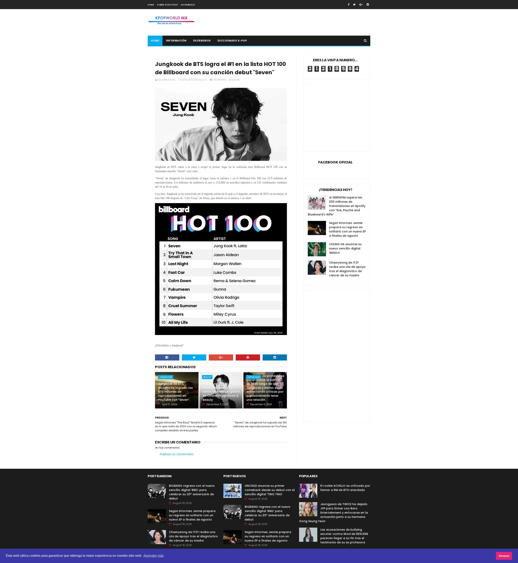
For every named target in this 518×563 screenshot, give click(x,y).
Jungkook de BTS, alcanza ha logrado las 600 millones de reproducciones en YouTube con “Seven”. (175, 392)
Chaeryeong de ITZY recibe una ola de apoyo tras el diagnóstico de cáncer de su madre (347, 269)
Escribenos (188, 4)
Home (151, 4)
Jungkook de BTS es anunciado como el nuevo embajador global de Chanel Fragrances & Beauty (221, 392)
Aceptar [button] (504, 555)
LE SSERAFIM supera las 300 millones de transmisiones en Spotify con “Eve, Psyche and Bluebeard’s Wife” (336, 205)
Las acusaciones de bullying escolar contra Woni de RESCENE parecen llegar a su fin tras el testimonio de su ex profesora (344, 536)
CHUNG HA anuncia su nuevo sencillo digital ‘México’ (345, 248)
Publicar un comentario (176, 454)
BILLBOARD (220, 79)
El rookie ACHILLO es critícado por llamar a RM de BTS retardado (345, 488)
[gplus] (361, 4)
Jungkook (234, 79)
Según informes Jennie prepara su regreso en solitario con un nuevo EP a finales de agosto (347, 229)
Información (176, 40)
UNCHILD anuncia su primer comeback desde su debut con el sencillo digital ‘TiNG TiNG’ (270, 490)
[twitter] (354, 4)
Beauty (207, 377)
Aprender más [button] (153, 555)
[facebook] (348, 4)
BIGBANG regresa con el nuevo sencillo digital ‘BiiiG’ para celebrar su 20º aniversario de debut (192, 492)
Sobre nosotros (167, 4)
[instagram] (367, 4)
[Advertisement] (296, 22)
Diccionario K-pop (232, 40)
